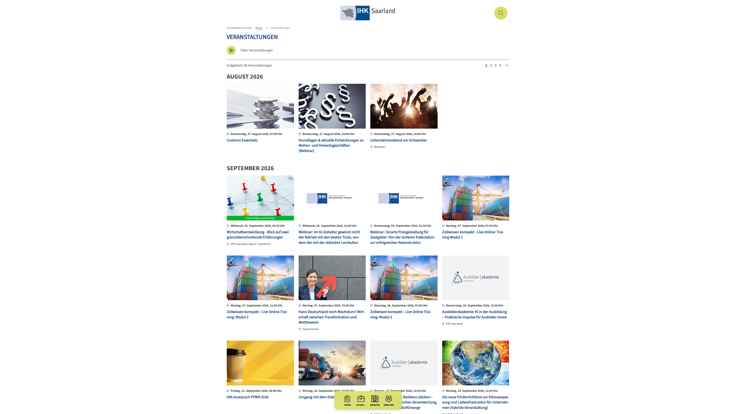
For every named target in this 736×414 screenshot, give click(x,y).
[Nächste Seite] (506, 65)
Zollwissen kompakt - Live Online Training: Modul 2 (257, 314)
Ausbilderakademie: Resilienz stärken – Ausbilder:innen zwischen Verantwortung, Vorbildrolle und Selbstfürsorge (403, 402)
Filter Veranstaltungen (257, 50)
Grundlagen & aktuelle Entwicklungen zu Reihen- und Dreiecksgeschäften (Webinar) (331, 146)
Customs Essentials (242, 140)
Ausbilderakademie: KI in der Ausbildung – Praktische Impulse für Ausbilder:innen (474, 314)
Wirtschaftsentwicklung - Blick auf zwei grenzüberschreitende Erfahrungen (258, 234)
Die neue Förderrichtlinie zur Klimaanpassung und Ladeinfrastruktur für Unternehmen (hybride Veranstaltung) (475, 402)
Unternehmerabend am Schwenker (398, 140)
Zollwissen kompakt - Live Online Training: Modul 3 (400, 314)
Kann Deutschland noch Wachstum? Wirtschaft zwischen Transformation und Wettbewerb (332, 317)
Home (258, 28)
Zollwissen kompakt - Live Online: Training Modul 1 (473, 234)
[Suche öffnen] (500, 13)
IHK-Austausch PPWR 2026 (248, 397)
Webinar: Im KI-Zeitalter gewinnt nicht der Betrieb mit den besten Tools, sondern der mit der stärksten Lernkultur (329, 237)
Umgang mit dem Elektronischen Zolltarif (332, 397)
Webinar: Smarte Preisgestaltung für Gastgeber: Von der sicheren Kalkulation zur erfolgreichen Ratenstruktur (402, 237)
